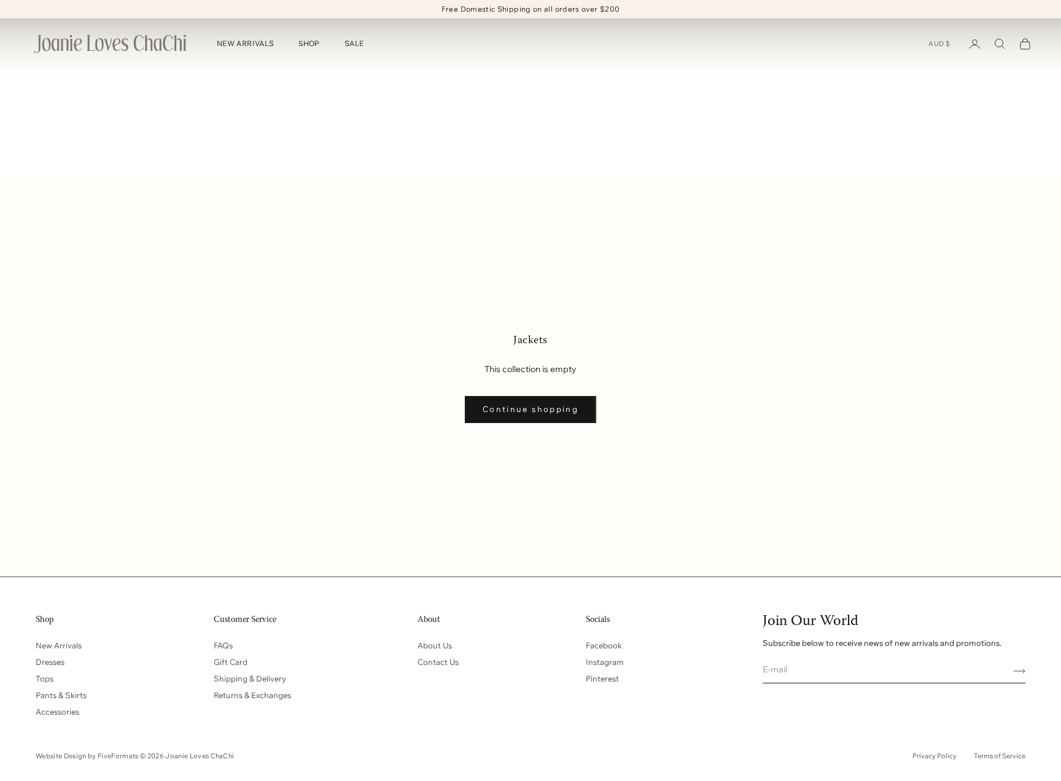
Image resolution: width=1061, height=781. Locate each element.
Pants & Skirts (61, 695)
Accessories (57, 712)
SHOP (308, 43)
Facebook (604, 645)
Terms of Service (999, 756)
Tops (44, 678)
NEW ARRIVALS (245, 43)
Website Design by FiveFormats (88, 756)
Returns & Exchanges (252, 695)
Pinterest (602, 678)
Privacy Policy (934, 756)
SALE (353, 43)
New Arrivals (59, 645)
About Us (435, 645)
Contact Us (438, 662)
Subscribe (1015, 671)
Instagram (605, 662)
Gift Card (230, 662)
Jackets (120, 87)
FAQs (223, 645)
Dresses (50, 662)
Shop (77, 87)
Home (41, 87)
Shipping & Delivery (250, 678)
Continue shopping (530, 409)
